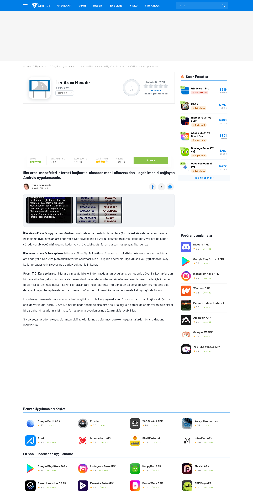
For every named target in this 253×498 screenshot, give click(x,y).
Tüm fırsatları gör (204, 177)
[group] (99, 211)
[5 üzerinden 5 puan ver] (166, 86)
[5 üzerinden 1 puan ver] (146, 86)
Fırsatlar (152, 5)
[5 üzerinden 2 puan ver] (151, 86)
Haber (97, 5)
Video (134, 5)
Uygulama (64, 5)
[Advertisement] (98, 130)
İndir (150, 160)
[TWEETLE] (162, 189)
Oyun (82, 5)
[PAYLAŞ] (153, 189)
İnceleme (116, 5)
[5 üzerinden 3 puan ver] (156, 86)
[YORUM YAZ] (171, 189)
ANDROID (62, 93)
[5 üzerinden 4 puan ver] (161, 86)
